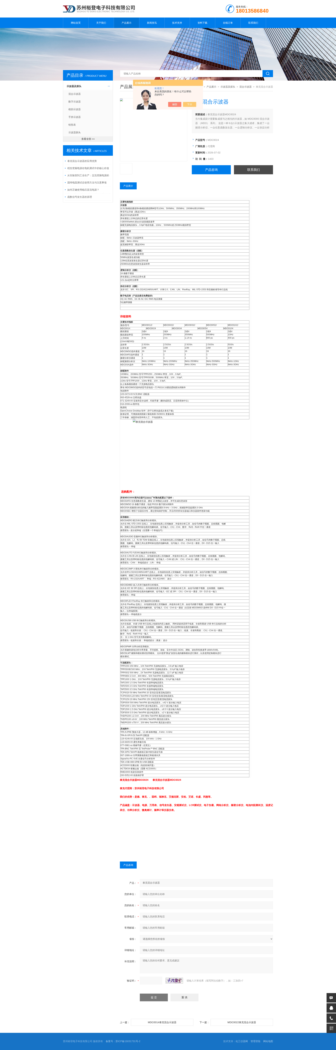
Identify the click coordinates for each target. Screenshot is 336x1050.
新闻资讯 (152, 22)
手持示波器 (74, 117)
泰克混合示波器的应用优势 (82, 161)
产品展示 (126, 22)
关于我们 (101, 22)
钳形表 (72, 124)
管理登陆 (255, 1041)
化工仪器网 (242, 1041)
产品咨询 (211, 169)
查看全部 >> (88, 139)
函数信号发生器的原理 (79, 196)
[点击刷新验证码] (174, 981)
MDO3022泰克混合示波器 (241, 1022)
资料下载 (202, 22)
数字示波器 (74, 101)
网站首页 (76, 22)
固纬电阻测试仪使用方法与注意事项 (87, 182)
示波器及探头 (74, 86)
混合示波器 (74, 93)
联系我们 (253, 22)
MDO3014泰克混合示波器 (162, 1022)
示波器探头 (74, 132)
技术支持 (177, 22)
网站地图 (268, 1041)
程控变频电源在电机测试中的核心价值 (88, 168)
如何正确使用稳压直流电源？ (83, 189)
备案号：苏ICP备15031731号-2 (123, 1041)
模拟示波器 (74, 109)
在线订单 (228, 22)
